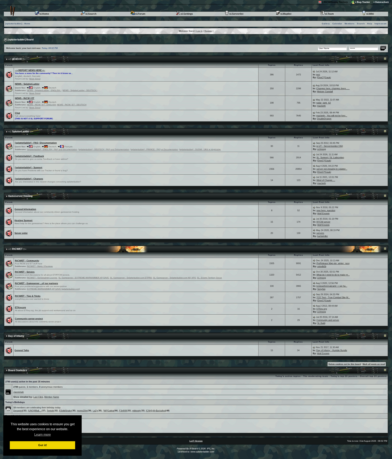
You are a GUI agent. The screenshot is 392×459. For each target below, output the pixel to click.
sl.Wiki (370, 13)
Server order (21, 233)
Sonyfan (321, 289)
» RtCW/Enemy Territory (335, 2)
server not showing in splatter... (331, 169)
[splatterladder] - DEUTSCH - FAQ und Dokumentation (103, 149)
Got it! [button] (42, 445)
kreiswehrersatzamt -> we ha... (331, 286)
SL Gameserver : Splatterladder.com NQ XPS (174, 278)
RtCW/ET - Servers (25, 272)
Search (361, 23)
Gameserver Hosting (20, 196)
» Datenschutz (381, 2)
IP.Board (193, 448)
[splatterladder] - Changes (29, 179)
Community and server (327, 320)
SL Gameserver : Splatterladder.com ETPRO (131, 278)
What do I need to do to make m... (333, 275)
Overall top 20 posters (373, 376)
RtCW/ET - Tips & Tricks (27, 296)
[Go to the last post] (314, 71)
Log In (199, 31)
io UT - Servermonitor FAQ (329, 146)
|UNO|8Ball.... (34, 410)
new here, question (325, 210)
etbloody (136, 410)
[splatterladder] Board (20, 39)
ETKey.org (20, 307)
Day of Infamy (16, 336)
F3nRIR (123, 410)
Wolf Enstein (323, 213)
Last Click (38, 397)
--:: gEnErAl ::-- (17, 59)
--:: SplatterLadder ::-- (20, 131)
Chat (17, 113)
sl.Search (90, 13)
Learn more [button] (42, 434)
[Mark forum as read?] (9, 74)
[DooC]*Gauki (324, 77)
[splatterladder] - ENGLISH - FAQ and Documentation (52, 149)
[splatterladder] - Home (17, 23)
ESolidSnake (65, 410)
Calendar (337, 23)
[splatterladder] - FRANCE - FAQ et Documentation (154, 149)
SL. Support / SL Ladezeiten (330, 157)
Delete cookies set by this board (345, 364)
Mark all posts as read (374, 364)
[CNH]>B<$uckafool (156, 410)
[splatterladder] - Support (28, 167)
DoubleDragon (324, 118)
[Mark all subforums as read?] (9, 88)
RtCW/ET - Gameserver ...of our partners (36, 283)
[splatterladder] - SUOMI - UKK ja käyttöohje (200, 149)
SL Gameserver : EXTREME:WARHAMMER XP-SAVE (83, 278)
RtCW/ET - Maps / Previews (40, 266)
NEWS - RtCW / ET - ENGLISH (41, 105)
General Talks (21, 350)
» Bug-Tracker (362, 2)
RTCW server (323, 222)
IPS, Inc (211, 448)
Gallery (326, 23)
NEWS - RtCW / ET (24, 98)
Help (369, 23)
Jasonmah (18, 392)
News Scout (34, 79)
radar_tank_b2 (323, 103)
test (318, 74)
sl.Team (329, 13)
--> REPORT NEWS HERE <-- (30, 70)
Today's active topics (288, 376)
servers (320, 233)
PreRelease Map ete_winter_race (333, 263)
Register (208, 31)
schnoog (321, 149)
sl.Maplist (285, 13)
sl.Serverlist (236, 13)
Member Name (51, 397)
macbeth (321, 106)
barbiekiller (322, 236)
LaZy (95, 410)
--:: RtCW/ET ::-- (17, 249)
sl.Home (44, 13)
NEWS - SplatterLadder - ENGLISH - (44, 90)
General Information (25, 209)
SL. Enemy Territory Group (209, 278)
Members (350, 23)
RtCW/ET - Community (27, 260)
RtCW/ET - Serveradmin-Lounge (42, 278)
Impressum (380, 23)
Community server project (29, 318)
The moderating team (315, 376)
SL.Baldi (321, 323)
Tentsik (50, 410)
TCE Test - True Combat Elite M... (333, 297)
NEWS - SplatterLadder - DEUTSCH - (79, 90)
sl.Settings (187, 13)
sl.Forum (140, 13)
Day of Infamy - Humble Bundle (331, 350)
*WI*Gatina (108, 410)
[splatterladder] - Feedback (29, 156)
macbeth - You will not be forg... (331, 115)
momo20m (82, 410)
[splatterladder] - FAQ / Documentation (36, 143)
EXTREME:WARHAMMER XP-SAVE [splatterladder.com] (53, 289)
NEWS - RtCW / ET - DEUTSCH (71, 105)
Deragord (18, 410)
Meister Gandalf (325, 91)
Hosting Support (23, 220)
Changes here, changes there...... (333, 88)
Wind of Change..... (325, 180)
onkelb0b (321, 266)
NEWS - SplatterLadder (27, 84)
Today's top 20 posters (344, 376)
